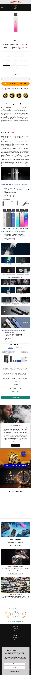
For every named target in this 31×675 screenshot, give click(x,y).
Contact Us (15, 628)
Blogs (15, 639)
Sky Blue (17, 56)
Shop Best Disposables (15, 573)
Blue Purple (17, 68)
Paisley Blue (15, 60)
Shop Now (15, 445)
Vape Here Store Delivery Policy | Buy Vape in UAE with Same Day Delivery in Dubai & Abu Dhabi (15, 369)
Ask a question (15, 381)
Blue (18, 64)
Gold (4, 68)
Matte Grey (9, 56)
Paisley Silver (6, 60)
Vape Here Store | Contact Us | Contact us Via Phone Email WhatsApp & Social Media (15, 374)
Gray (13, 64)
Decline (14, 667)
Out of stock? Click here (16, 83)
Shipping (13, 48)
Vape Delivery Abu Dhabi (15, 642)
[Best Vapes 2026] (15, 529)
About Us (15, 626)
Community (15, 635)
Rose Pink (6, 64)
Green (10, 68)
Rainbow (24, 64)
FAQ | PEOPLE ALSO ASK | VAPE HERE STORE (15, 378)
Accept (14, 663)
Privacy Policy (14, 660)
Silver (23, 56)
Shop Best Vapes (15, 545)
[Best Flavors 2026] (15, 585)
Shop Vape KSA (15, 637)
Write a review (15, 397)
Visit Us (15, 630)
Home (15, 40)
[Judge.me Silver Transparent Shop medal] (8, 614)
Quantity (15, 71)
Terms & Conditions (15, 633)
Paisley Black (24, 60)
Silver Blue (25, 68)
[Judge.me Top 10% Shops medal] (23, 614)
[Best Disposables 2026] (15, 557)
